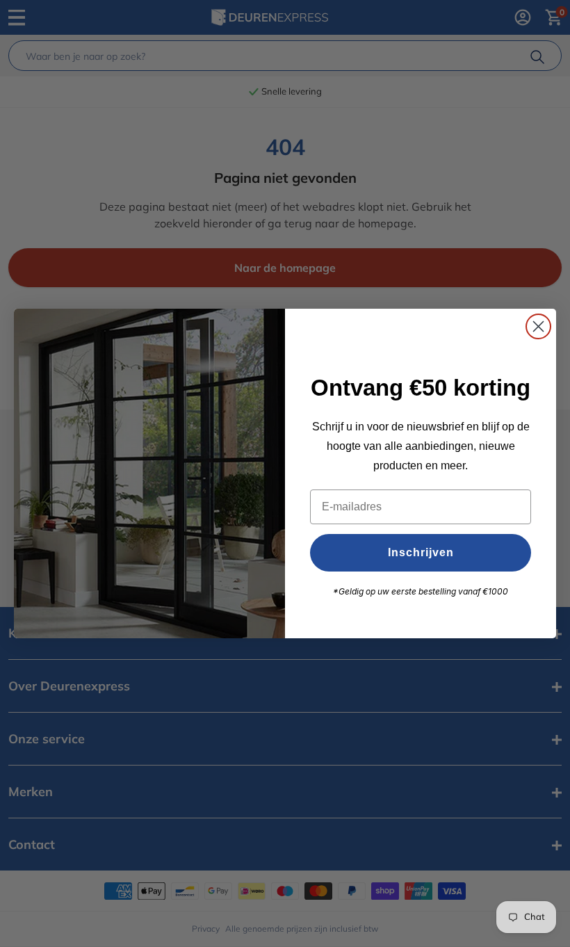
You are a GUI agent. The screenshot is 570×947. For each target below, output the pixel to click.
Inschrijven (421, 552)
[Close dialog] (538, 326)
